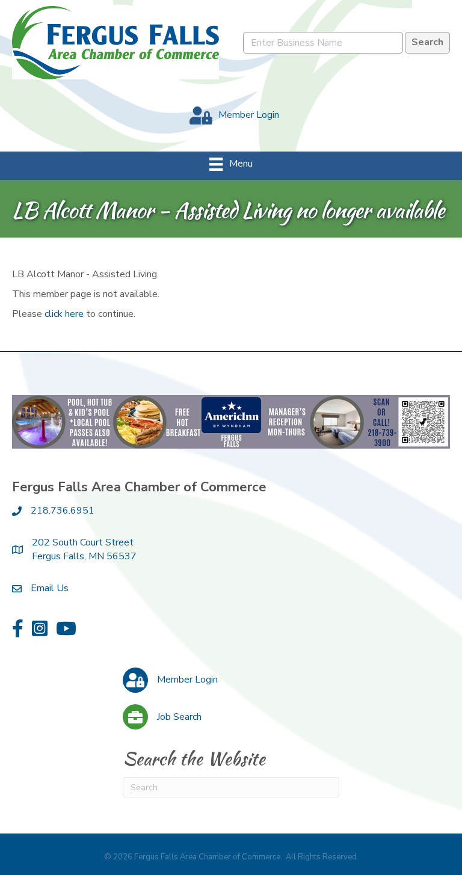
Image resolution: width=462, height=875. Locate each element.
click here (64, 314)
